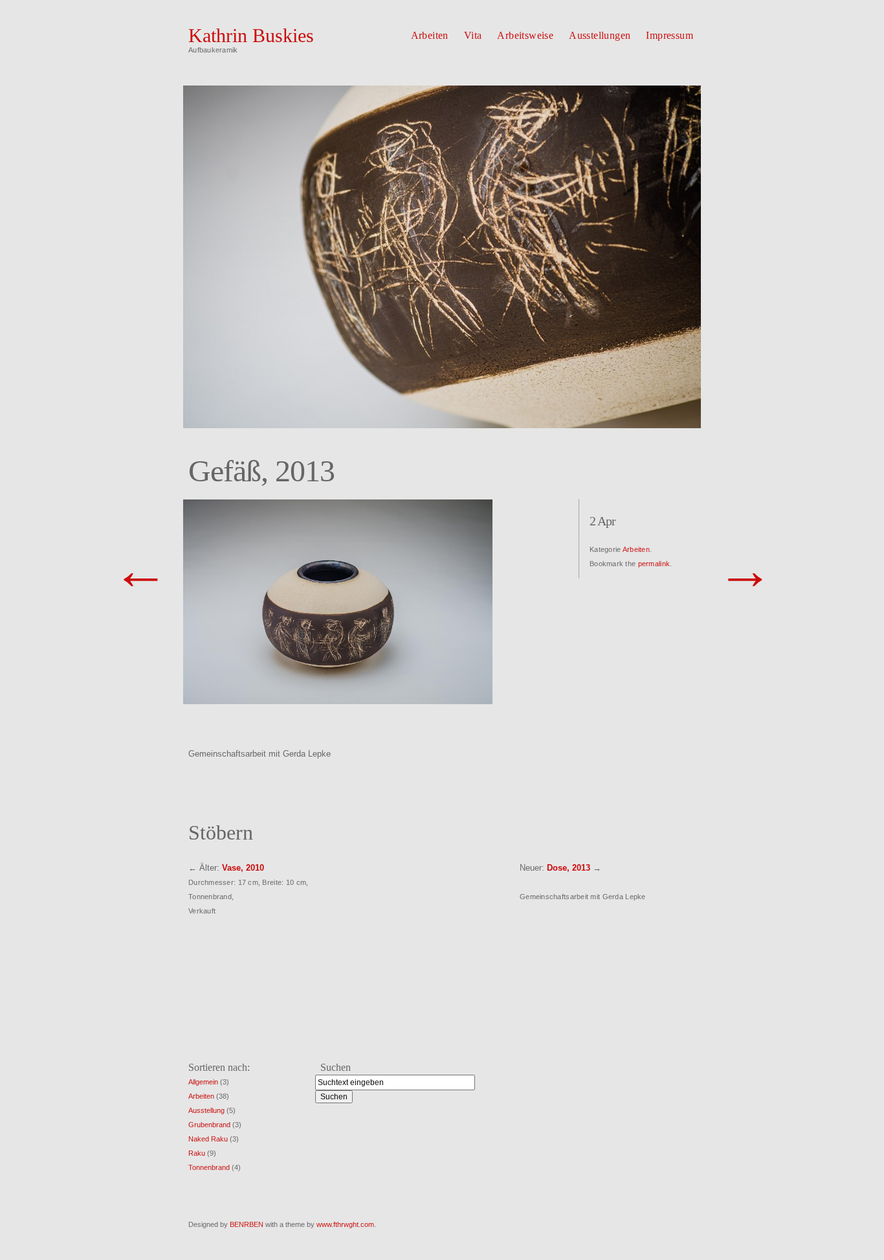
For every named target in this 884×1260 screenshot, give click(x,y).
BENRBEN (246, 1224)
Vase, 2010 (243, 868)
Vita (473, 35)
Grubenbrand (209, 1124)
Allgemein (203, 1082)
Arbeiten (429, 35)
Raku (196, 1153)
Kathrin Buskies (251, 35)
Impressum (669, 35)
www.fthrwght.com (345, 1224)
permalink (654, 563)
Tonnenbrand (209, 1167)
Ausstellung (206, 1110)
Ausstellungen (599, 35)
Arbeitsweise (525, 35)
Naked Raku (208, 1139)
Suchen (335, 1067)
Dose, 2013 (568, 868)
